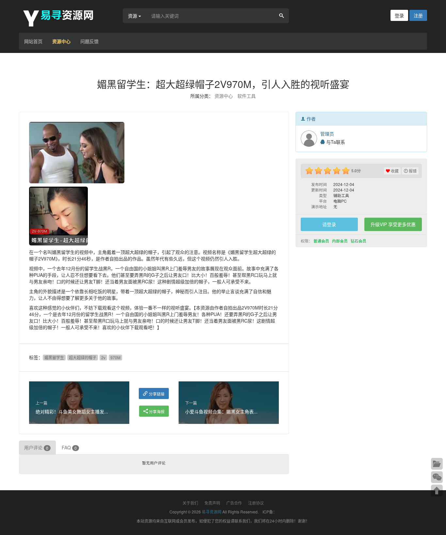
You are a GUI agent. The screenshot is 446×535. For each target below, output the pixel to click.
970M (115, 357)
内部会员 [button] (340, 240)
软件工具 (246, 95)
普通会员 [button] (321, 240)
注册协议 (256, 503)
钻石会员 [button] (359, 240)
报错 (412, 171)
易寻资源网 (211, 511)
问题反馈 (89, 41)
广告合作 (234, 503)
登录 (399, 15)
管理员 (327, 133)
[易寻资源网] (61, 17)
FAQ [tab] (69, 447)
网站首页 (33, 41)
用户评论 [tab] (36, 447)
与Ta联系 (335, 142)
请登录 (329, 224)
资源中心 (61, 41)
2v (103, 357)
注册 (418, 15)
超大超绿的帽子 (82, 357)
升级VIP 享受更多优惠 (393, 224)
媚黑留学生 (54, 357)
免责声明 (212, 503)
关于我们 (190, 503)
